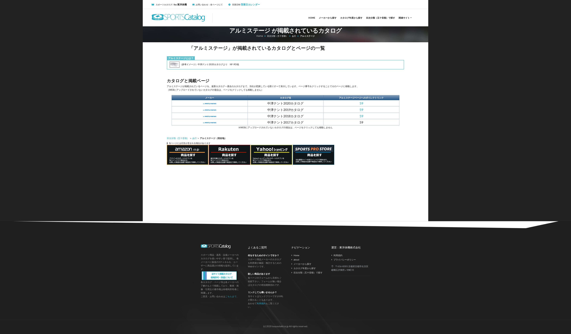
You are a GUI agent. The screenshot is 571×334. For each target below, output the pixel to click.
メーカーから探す (328, 17)
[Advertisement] (258, 191)
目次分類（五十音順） (277, 36)
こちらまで (230, 296)
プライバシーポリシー (345, 259)
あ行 (294, 36)
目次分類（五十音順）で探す (380, 17)
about (296, 259)
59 (361, 103)
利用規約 (261, 303)
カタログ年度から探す (351, 17)
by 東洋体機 (180, 4)
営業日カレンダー (250, 4)
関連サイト (404, 17)
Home (311, 17)
